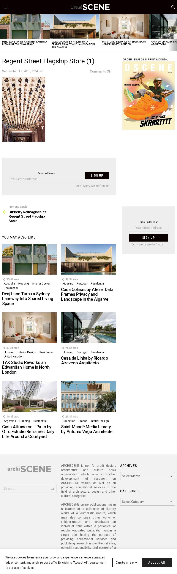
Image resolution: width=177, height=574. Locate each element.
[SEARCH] (173, 7)
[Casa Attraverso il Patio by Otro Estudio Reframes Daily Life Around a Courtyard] (29, 396)
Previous (2, 32)
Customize (125, 562)
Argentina (10, 420)
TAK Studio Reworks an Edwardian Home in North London (124, 43)
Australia (9, 283)
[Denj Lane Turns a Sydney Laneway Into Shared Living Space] (25, 26)
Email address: (46, 173)
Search (52, 489)
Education (69, 420)
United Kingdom (14, 356)
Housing (23, 283)
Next (175, 32)
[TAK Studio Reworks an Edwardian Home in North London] (124, 26)
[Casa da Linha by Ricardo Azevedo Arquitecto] (88, 327)
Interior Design (41, 283)
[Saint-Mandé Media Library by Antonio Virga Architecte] (88, 396)
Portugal (82, 283)
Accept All (156, 562)
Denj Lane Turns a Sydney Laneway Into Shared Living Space (24, 43)
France (83, 420)
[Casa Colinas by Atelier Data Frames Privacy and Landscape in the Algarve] (74, 26)
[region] (88, 561)
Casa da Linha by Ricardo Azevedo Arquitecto (84, 361)
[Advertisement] (148, 170)
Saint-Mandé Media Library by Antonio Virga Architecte (86, 429)
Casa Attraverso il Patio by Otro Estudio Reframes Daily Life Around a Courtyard (28, 431)
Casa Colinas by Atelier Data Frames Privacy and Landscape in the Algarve (73, 44)
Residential (11, 287)
